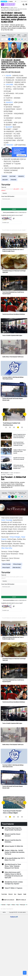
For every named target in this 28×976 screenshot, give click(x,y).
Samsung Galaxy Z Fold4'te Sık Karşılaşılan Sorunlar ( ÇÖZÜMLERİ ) (19, 151)
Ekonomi (11, 894)
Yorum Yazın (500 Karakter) (7, 196)
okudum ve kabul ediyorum (14, 212)
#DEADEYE (21, 176)
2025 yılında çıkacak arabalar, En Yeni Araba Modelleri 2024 (18, 467)
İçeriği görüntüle (21, 155)
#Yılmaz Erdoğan (17, 564)
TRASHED (9, 145)
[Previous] (3, 414)
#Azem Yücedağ (6, 564)
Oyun (15, 7)
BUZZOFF (9, 127)
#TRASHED (13, 179)
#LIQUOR (4, 176)
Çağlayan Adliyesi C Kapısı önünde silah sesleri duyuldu (19, 451)
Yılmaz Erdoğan (14, 537)
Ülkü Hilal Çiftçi (6, 548)
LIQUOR (8, 75)
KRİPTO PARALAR (21, 899)
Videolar (11, 7)
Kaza (17, 904)
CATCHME (9, 84)
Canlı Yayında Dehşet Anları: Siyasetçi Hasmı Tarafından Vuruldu (18, 443)
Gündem (3, 904)
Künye (22, 1)
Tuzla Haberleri (5, 7)
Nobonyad (22, 904)
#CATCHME (12, 176)
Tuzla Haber (4, 894)
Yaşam (8, 904)
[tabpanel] (14, 417)
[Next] (24, 414)
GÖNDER (14, 209)
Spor (15, 894)
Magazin (20, 894)
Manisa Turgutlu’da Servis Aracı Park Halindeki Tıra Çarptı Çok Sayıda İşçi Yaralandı (19, 436)
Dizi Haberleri (16, 472)
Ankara (13, 904)
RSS (5, 912)
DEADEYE (9, 102)
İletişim (25, 1)
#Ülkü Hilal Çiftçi (16, 567)
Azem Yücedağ (6, 520)
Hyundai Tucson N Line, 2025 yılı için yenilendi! (18, 458)
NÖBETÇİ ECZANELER (9, 899)
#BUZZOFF (5, 179)
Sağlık (24, 894)
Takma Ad (3, 187)
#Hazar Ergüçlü (6, 567)
